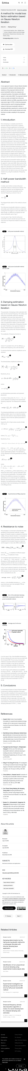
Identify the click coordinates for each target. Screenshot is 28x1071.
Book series (4, 1040)
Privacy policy (18, 1048)
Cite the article (8, 44)
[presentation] (12, 102)
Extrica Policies (18, 1034)
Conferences (4, 1037)
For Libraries (18, 1037)
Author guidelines (5, 1048)
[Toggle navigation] (14, 3)
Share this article (9, 908)
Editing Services (19, 1042)
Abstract (4, 75)
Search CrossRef (7, 743)
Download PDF (9, 49)
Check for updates (22, 10)
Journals (3, 1034)
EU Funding (18, 1051)
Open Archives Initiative (21, 1040)
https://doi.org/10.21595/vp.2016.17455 (10, 872)
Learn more (5, 1062)
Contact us (3, 1045)
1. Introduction (12, 75)
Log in (2, 1051)
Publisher (5, 729)
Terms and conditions (20, 1045)
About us (3, 1042)
